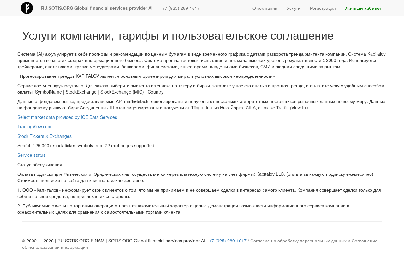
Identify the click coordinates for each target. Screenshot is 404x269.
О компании (264, 8)
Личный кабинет (363, 8)
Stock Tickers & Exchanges (44, 136)
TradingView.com (34, 126)
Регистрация (323, 8)
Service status (31, 155)
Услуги (293, 8)
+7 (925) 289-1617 (181, 8)
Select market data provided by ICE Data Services (67, 117)
